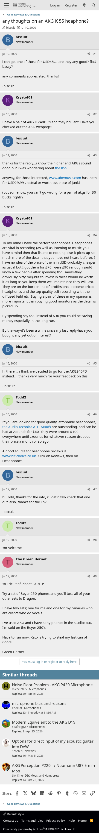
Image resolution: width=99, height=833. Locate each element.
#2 (95, 114)
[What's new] (84, 5)
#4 (95, 235)
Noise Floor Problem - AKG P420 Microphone (52, 684)
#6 (95, 414)
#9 (95, 576)
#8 (95, 540)
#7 (95, 489)
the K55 (61, 168)
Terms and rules (32, 820)
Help (71, 820)
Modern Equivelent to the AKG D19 (44, 722)
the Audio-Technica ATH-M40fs (26, 426)
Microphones (37, 689)
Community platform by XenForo (39, 829)
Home (82, 820)
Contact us (10, 820)
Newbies (30, 751)
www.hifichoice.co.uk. (19, 456)
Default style (15, 814)
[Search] (93, 5)
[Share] (89, 54)
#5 (95, 363)
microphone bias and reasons (39, 703)
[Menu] (6, 5)
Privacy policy (55, 820)
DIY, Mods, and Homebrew (42, 775)
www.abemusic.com (65, 177)
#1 (95, 54)
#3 (95, 155)
